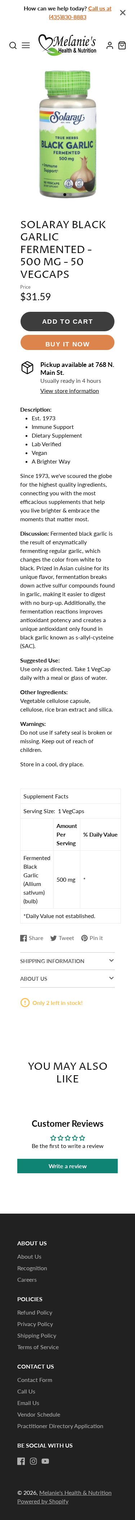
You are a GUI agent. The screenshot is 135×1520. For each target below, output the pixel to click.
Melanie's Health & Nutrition (75, 1492)
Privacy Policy (35, 1323)
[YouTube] (45, 1461)
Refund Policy (34, 1312)
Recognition (32, 1267)
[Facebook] (21, 1461)
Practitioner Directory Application (60, 1425)
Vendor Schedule (38, 1414)
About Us (29, 1256)
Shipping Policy (36, 1335)
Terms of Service (38, 1346)
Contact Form (34, 1379)
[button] (64, 194)
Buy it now (67, 344)
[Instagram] (33, 1461)
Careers (27, 1279)
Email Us (28, 1402)
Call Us (26, 1391)
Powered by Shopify (42, 1501)
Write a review (68, 1165)
